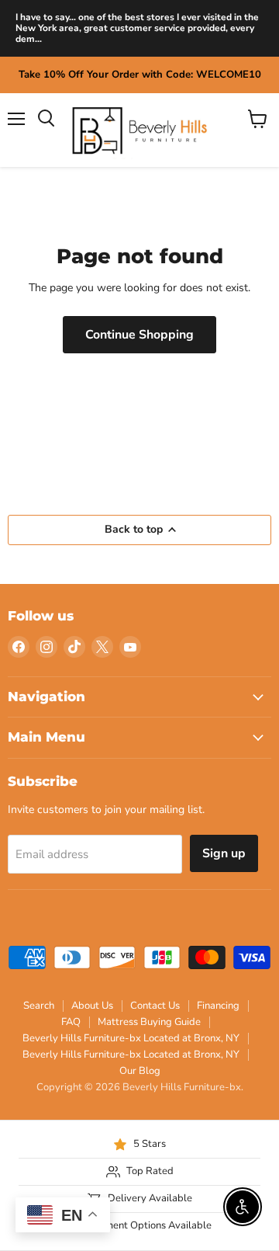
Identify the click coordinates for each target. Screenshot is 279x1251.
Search (38, 1006)
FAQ (71, 1022)
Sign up (224, 853)
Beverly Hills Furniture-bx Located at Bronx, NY (130, 1038)
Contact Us (155, 1006)
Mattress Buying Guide (149, 1022)
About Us (92, 1006)
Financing (218, 1006)
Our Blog (139, 1071)
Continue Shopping (139, 334)
